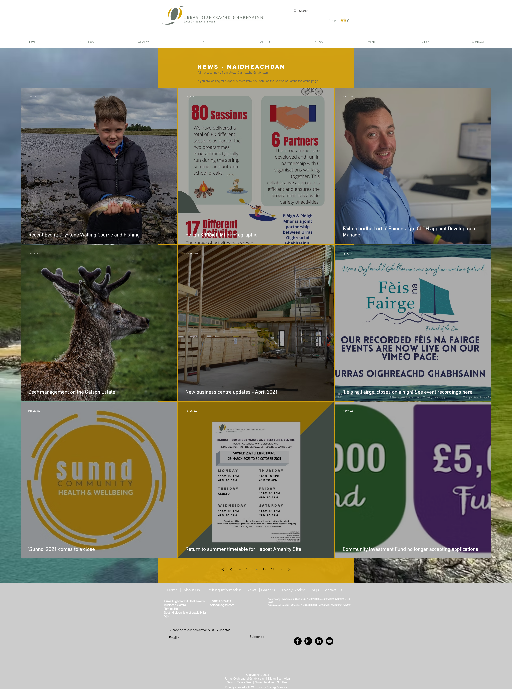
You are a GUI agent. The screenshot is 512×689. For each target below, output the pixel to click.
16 (256, 570)
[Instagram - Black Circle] (308, 641)
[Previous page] (230, 569)
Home (172, 589)
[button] (346, 19)
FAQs (314, 589)
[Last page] (289, 569)
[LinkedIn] (319, 641)
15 (247, 570)
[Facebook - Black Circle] (298, 641)
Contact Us (332, 589)
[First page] (222, 569)
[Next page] (281, 569)
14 (239, 570)
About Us (191, 589)
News (252, 589)
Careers (268, 589)
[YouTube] (329, 641)
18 (273, 570)
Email (173, 637)
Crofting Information (223, 589)
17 (264, 570)
